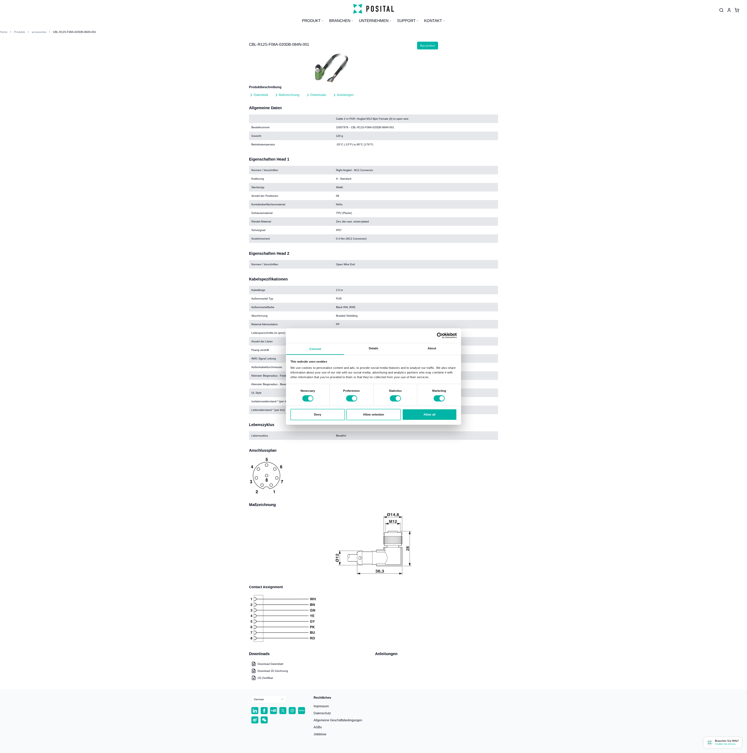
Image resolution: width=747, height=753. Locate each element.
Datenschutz (322, 713)
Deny (317, 414)
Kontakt (433, 20)
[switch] (351, 398)
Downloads (318, 95)
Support (406, 20)
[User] (721, 10)
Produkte (19, 31)
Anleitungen (345, 95)
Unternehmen (373, 20)
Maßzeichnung (289, 95)
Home (3, 31)
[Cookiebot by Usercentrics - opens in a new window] (440, 335)
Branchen (339, 20)
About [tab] (432, 348)
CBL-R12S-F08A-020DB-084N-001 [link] (74, 31)
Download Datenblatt (270, 663)
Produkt (311, 20)
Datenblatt (261, 95)
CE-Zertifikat (265, 677)
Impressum (321, 706)
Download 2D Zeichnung (273, 670)
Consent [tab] (315, 348)
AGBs (318, 727)
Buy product (427, 45)
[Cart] (737, 10)
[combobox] (268, 699)
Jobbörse (320, 734)
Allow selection (373, 414)
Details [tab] (373, 348)
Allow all (429, 414)
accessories (39, 31)
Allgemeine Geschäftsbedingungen (338, 720)
